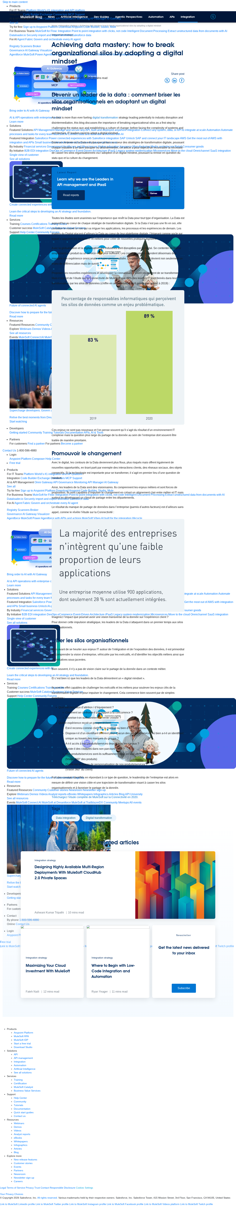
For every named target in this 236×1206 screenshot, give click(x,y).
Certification (20, 1083)
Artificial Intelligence (74, 16)
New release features (25, 1159)
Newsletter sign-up (24, 1177)
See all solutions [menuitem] (17, 622)
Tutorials (18, 1105)
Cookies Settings (84, 1187)
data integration (65, 817)
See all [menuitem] (14, 22)
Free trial (15, 462)
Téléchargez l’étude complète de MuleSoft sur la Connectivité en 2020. (95, 797)
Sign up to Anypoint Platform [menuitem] (40, 26)
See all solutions (23, 1072)
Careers (18, 1181)
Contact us (20, 1116)
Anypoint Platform (23, 1032)
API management (23, 1058)
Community (20, 1101)
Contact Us (9, 450)
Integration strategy (62, 34)
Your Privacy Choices (11, 1194)
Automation (155, 16)
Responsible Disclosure (62, 1187)
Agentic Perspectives (128, 16)
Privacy (30, 1187)
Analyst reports (22, 1134)
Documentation (22, 1108)
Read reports (71, 195)
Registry (15, 46)
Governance (17, 50)
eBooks (18, 1137)
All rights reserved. (47, 1197)
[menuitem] (55, 10)
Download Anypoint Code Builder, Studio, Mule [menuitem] (87, 26)
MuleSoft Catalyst (23, 1087)
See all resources (17, 798)
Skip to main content (15, 2)
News (51, 16)
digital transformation (105, 117)
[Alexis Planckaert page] (57, 76)
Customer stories (23, 1163)
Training (18, 1079)
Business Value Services (27, 1090)
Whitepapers (21, 1141)
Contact (45, 1187)
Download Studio (23, 1047)
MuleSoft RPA (21, 1036)
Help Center (20, 1098)
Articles (18, 1148)
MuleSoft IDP (21, 1039)
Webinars (19, 1123)
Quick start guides (24, 1112)
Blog (16, 1152)
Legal (3, 1187)
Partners (18, 1170)
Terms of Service (16, 1187)
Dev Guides (101, 16)
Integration (188, 16)
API (16, 1054)
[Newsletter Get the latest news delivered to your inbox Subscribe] (183, 996)
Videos (17, 1130)
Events (17, 1166)
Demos (18, 1127)
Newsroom (20, 1174)
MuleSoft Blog (31, 17)
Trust (37, 1187)
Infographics (20, 1145)
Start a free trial (22, 1043)
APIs (172, 16)
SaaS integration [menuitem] (220, 150)
